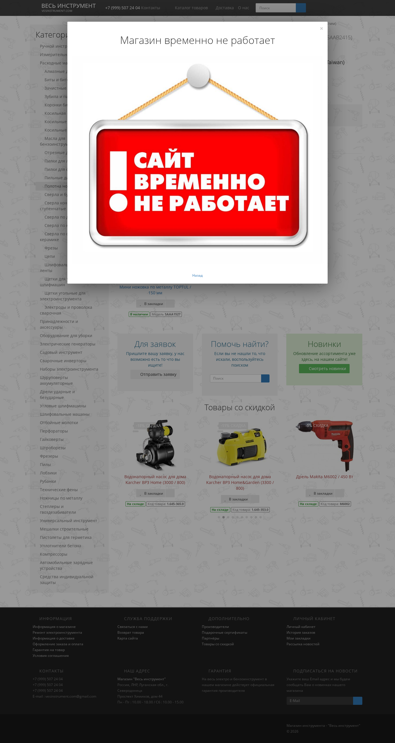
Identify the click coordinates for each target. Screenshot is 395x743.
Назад (197, 275)
